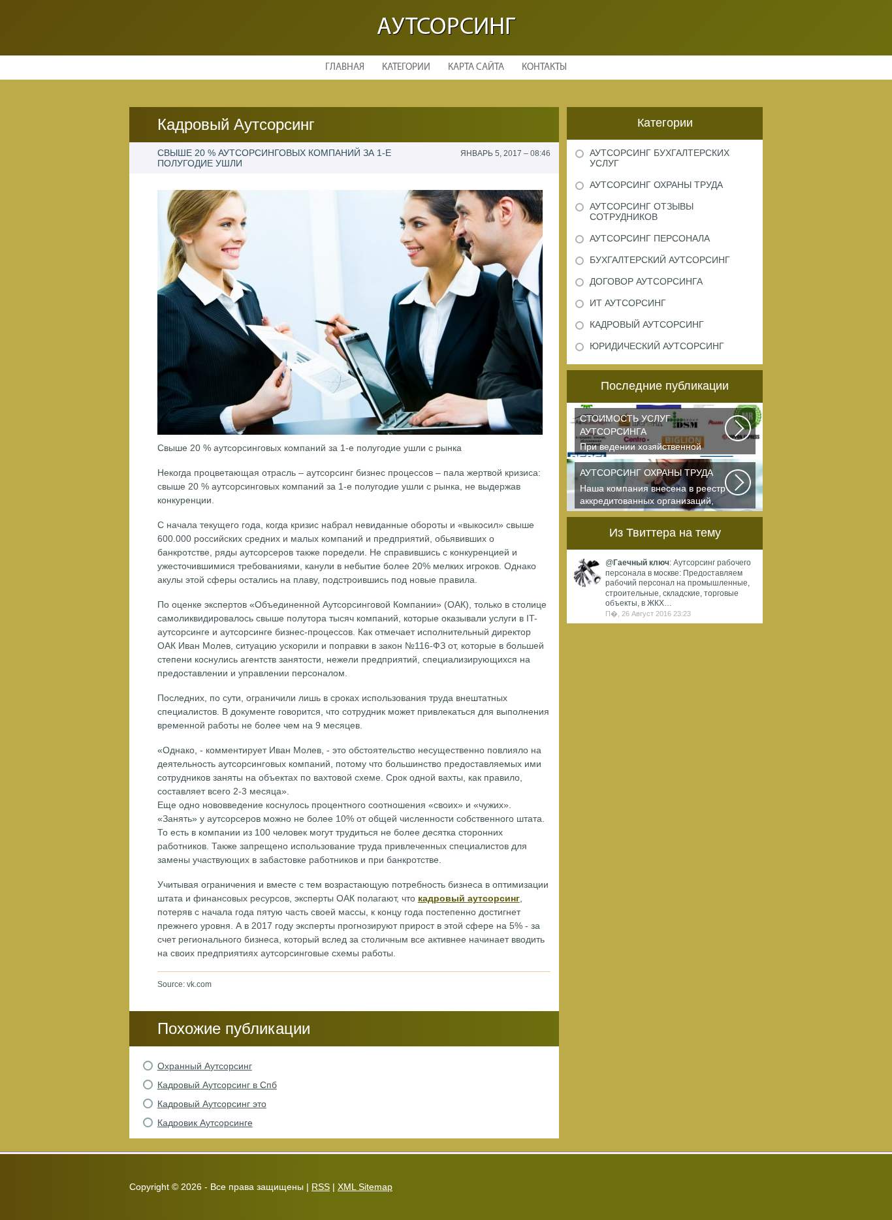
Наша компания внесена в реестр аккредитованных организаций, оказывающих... (652, 487)
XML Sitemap (365, 1186)
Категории (406, 67)
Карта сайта (476, 67)
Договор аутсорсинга (646, 281)
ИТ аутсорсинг (628, 303)
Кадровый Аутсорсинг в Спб (217, 1085)
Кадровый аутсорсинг (647, 324)
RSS (320, 1186)
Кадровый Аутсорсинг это (211, 1104)
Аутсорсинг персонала (650, 238)
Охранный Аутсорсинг (204, 1066)
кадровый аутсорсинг (469, 898)
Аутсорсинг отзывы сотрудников (641, 211)
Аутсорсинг (446, 28)
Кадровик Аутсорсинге (205, 1123)
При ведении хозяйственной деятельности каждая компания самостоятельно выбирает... (648, 433)
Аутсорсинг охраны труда (656, 185)
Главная (344, 67)
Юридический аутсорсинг (657, 346)
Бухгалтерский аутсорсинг (660, 260)
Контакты (544, 67)
